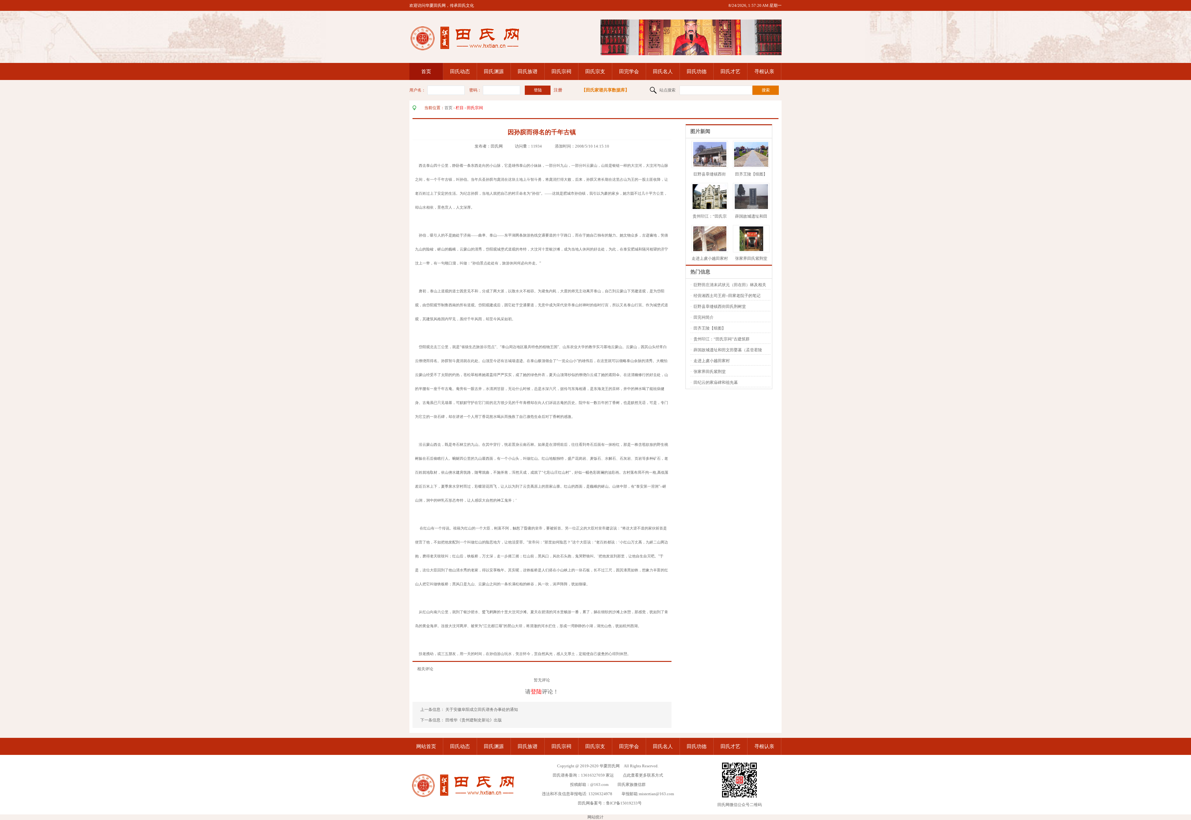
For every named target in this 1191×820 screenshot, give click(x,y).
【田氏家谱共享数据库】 (605, 90)
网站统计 (595, 817)
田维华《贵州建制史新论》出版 (473, 720)
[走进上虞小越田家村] (709, 249)
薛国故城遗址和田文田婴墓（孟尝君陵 (728, 350)
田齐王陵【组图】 (751, 174)
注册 (558, 90)
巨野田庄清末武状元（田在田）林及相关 (730, 284)
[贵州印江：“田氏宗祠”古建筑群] (711, 207)
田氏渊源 (494, 71)
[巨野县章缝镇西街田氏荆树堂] (709, 165)
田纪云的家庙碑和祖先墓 (716, 382)
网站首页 (426, 746)
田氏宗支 (595, 71)
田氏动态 (460, 71)
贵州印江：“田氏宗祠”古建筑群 (722, 339)
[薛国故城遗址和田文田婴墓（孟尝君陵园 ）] (751, 207)
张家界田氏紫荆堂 (751, 258)
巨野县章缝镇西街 (710, 174)
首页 (426, 71)
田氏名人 (663, 71)
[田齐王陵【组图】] (752, 165)
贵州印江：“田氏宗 (710, 216)
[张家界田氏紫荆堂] (751, 249)
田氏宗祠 (561, 71)
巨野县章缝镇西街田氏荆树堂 (720, 306)
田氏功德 (697, 71)
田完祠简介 (704, 317)
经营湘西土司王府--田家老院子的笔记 (727, 295)
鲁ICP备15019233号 (624, 803)
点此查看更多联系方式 (643, 775)
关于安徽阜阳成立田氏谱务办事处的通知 (482, 709)
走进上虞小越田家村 (710, 258)
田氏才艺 (730, 71)
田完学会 (629, 71)
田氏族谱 (528, 71)
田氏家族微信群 (632, 784)
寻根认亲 (764, 71)
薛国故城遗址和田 (751, 216)
